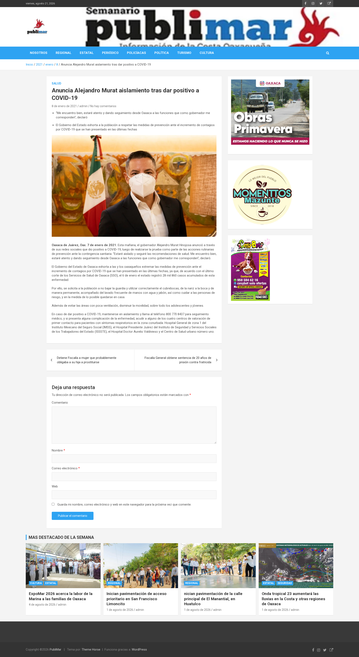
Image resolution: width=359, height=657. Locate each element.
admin (83, 106)
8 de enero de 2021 (64, 106)
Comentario (60, 402)
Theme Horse (91, 649)
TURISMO (184, 53)
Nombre (58, 450)
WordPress (139, 649)
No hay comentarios (103, 106)
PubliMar (55, 649)
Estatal (50, 583)
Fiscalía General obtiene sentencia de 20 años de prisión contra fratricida (178, 360)
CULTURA (207, 53)
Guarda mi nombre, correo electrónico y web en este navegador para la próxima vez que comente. (124, 504)
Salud (56, 83)
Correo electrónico (66, 468)
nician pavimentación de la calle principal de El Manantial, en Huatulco (213, 598)
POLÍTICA (161, 53)
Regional (114, 583)
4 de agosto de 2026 (42, 604)
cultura (36, 583)
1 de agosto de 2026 (120, 609)
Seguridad (285, 583)
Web (55, 486)
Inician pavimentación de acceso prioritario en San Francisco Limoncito (136, 598)
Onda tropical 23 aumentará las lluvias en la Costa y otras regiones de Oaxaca (293, 598)
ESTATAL (87, 53)
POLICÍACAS (136, 53)
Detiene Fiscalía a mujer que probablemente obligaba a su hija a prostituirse (86, 360)
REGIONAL (63, 53)
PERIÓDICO (110, 53)
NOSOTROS (38, 53)
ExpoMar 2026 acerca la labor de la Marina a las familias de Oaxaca (60, 596)
